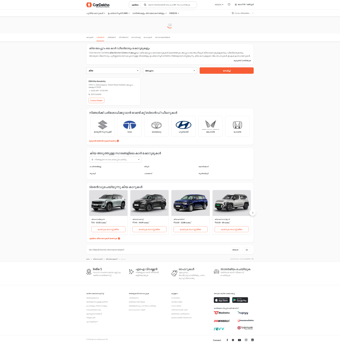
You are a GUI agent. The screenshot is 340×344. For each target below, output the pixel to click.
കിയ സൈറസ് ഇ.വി (222, 219)
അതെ (235, 249)
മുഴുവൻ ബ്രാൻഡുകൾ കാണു (102, 141)
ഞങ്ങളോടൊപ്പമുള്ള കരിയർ (97, 302)
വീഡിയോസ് (123, 37)
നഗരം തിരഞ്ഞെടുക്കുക (242, 13)
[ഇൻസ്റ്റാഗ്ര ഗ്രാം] (246, 340)
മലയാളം (218, 4)
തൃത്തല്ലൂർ (204, 173)
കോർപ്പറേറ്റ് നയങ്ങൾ (94, 314)
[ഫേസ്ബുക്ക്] (227, 340)
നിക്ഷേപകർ (90, 318)
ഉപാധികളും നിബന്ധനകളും (96, 306)
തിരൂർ (146, 166)
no (247, 249)
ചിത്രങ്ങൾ (111, 37)
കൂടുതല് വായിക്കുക (242, 60)
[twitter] (233, 340)
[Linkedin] (252, 340)
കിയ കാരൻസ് (179, 219)
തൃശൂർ (93, 173)
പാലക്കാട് (148, 173)
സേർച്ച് (226, 70)
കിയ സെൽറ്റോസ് (98, 219)
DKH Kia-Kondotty (97, 81)
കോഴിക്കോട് (204, 166)
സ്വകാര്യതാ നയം (93, 310)
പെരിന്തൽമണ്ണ (95, 166)
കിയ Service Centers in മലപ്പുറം (123, 52)
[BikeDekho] (222, 312)
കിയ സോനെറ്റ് (138, 219)
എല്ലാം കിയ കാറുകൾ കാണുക (103, 238)
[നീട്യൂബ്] (239, 340)
